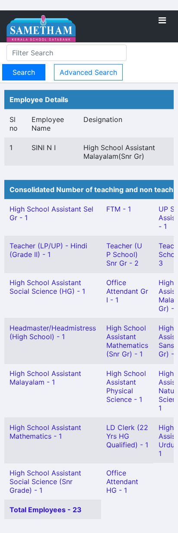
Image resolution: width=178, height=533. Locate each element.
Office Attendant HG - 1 (122, 481)
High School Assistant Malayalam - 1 (45, 377)
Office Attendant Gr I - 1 (127, 291)
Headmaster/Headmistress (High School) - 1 (53, 332)
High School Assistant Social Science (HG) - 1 (47, 286)
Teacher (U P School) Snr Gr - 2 (124, 254)
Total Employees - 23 (46, 509)
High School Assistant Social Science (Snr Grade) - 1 (45, 481)
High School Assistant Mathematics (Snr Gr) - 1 (127, 341)
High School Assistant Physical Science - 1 (126, 386)
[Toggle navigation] (162, 20)
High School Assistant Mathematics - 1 (45, 431)
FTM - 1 (118, 209)
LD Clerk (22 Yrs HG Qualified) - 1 (127, 436)
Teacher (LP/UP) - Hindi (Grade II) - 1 (48, 250)
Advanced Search (88, 72)
